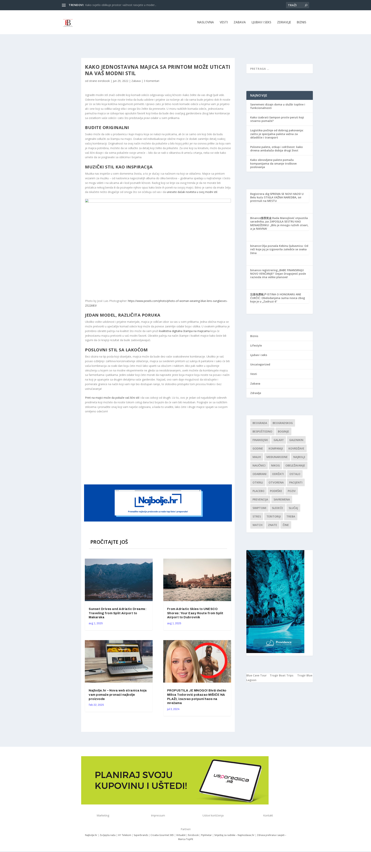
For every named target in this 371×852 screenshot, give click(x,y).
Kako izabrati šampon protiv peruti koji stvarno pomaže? (277, 119)
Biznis (301, 22)
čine (286, 525)
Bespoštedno (262, 431)
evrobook (104, 81)
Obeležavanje (295, 465)
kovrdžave (296, 448)
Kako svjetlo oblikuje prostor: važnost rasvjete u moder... (120, 5)
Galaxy (279, 440)
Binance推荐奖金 (261, 218)
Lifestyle (256, 345)
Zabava (240, 22)
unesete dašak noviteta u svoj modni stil (192, 192)
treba (290, 516)
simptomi (259, 508)
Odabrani (259, 474)
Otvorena (276, 482)
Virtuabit (181, 835)
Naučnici (259, 465)
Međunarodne (277, 457)
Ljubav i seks (261, 22)
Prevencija (260, 499)
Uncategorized (260, 364)
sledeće (277, 508)
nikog (275, 465)
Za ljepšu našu (108, 835)
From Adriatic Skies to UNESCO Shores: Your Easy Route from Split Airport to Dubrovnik (195, 613)
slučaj (293, 508)
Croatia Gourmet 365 (162, 835)
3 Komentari (151, 81)
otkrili (258, 482)
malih (257, 457)
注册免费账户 (258, 294)
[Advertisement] (158, 448)
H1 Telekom (124, 835)
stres (257, 516)
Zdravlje (284, 22)
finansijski (260, 440)
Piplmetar (206, 835)
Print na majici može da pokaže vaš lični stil (112, 397)
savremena (282, 499)
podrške (276, 491)
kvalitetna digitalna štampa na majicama (184, 331)
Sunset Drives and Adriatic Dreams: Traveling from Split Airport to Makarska (117, 613)
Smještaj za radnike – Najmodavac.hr (234, 835)
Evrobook (193, 835)
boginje (283, 431)
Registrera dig (259, 194)
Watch (257, 525)
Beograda (260, 423)
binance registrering (264, 270)
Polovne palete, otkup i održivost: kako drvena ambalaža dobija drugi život (276, 148)
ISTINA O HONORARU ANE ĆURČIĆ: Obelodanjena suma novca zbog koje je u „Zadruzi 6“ (277, 297)
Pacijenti (295, 482)
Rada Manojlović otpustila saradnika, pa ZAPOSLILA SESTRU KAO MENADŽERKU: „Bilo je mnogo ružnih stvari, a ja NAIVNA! (279, 223)
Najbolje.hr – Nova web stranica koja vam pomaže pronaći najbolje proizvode (118, 695)
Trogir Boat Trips (281, 675)
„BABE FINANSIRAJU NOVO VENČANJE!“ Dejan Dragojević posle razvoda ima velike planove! (278, 273)
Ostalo (294, 474)
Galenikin (296, 440)
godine (258, 448)
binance (255, 246)
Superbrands (141, 835)
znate (272, 525)
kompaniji (276, 448)
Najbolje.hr (91, 835)
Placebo (258, 491)
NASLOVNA (205, 22)
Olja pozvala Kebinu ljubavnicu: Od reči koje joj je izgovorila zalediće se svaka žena (279, 249)
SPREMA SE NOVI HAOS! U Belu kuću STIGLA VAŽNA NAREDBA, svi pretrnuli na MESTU (277, 197)
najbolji (299, 457)
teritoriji (273, 516)
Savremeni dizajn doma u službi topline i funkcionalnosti (277, 106)
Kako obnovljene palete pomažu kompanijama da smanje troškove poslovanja (273, 163)
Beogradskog (283, 423)
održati (278, 474)
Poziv (292, 491)
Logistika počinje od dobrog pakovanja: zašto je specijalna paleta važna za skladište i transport (277, 133)
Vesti (224, 22)
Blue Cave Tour (256, 675)
